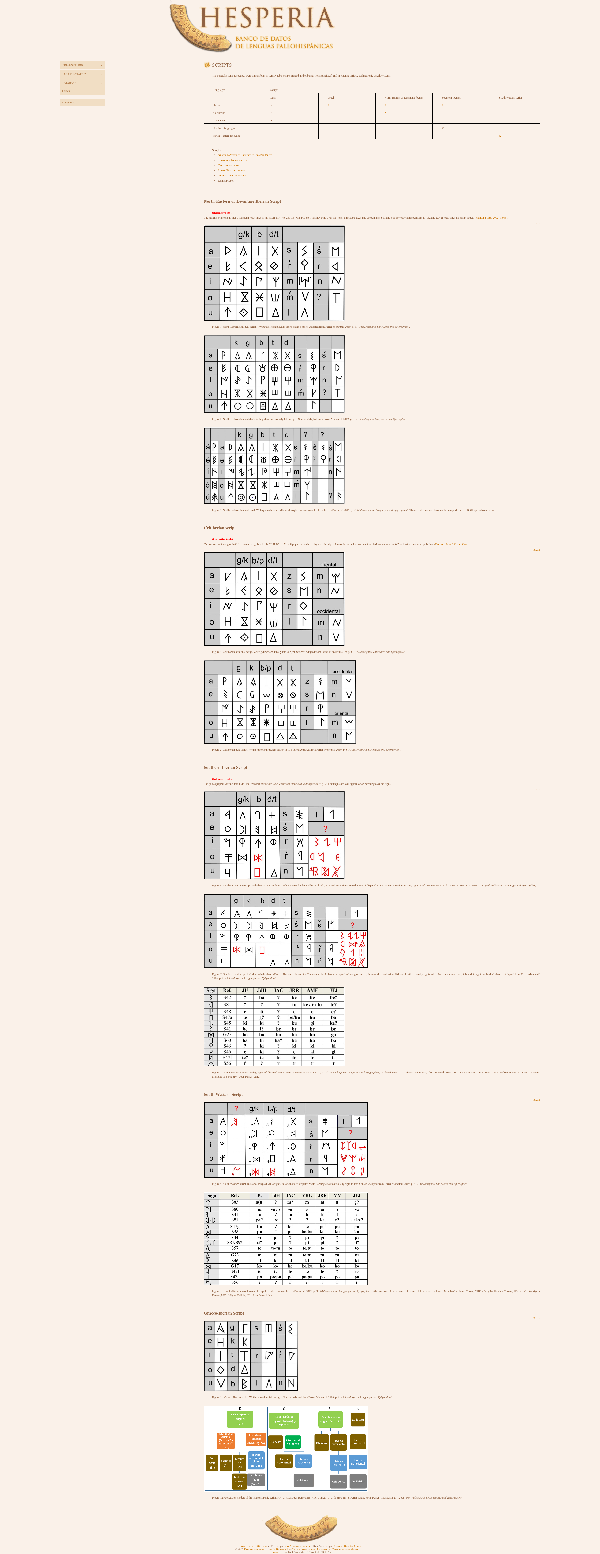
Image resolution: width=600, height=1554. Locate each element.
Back (536, 223)
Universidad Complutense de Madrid (338, 1549)
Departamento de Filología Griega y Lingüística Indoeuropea (279, 1549)
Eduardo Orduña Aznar (347, 1546)
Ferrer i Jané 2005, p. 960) (491, 217)
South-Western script (231, 170)
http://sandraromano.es (297, 1546)
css (251, 1546)
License (273, 1552)
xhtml (242, 1546)
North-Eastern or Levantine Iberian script (245, 155)
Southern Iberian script (233, 160)
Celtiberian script (229, 165)
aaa (265, 1546)
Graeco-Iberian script (231, 175)
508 (258, 1546)
